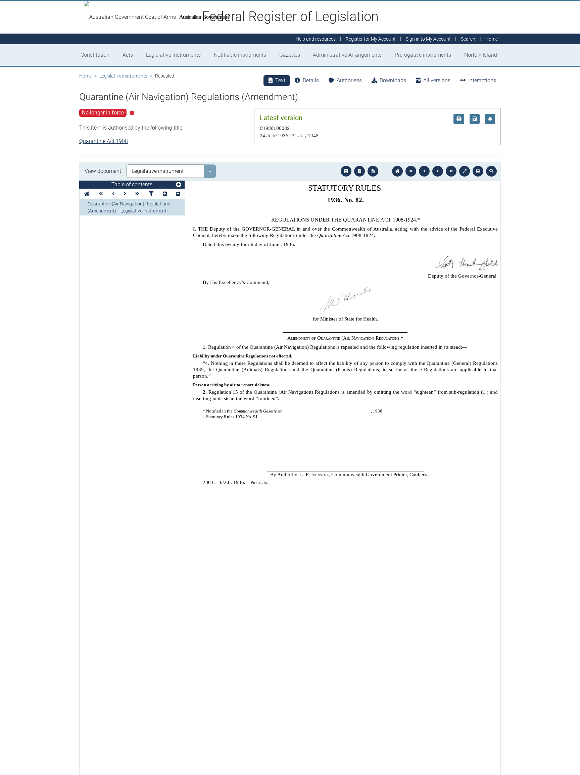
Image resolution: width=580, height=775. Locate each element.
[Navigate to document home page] (87, 194)
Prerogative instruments (423, 55)
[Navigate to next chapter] (451, 171)
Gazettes (289, 55)
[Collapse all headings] (178, 194)
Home (85, 76)
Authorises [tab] (349, 80)
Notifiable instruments (240, 55)
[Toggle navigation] (178, 185)
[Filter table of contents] (151, 194)
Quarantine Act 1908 (103, 141)
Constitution (95, 55)
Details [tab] (311, 80)
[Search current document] (491, 171)
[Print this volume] (478, 171)
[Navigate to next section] (437, 171)
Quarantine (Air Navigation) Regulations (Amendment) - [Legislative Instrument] (129, 207)
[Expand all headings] (165, 194)
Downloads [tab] (393, 80)
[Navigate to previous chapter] (410, 171)
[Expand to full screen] (464, 171)
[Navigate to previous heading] (113, 194)
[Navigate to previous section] (424, 171)
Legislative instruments (173, 55)
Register (371, 39)
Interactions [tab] (482, 80)
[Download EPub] (346, 171)
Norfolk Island (480, 55)
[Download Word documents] (373, 171)
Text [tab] (280, 80)
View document (103, 171)
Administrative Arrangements (347, 55)
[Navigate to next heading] (125, 194)
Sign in (428, 39)
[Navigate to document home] (397, 171)
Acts (128, 55)
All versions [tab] (436, 80)
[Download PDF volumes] (359, 171)
